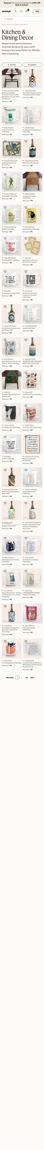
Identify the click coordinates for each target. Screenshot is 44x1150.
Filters (13, 65)
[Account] (15, 11)
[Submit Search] (5, 19)
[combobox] (22, 18)
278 (26, 677)
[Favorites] (21, 11)
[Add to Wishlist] (5, 71)
